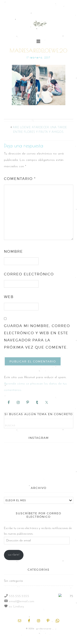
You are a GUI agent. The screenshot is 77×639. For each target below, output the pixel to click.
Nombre (13, 251)
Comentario (20, 179)
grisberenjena (38, 24)
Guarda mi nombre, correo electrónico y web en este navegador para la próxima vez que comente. (37, 336)
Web (9, 297)
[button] (38, 41)
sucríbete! (13, 554)
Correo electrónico (29, 274)
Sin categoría (13, 581)
